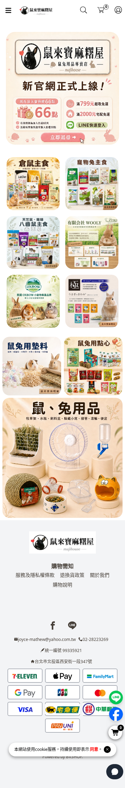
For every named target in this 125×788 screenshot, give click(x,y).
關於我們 (99, 575)
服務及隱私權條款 (35, 575)
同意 (94, 749)
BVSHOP (74, 757)
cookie (41, 749)
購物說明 (62, 584)
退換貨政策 (72, 575)
